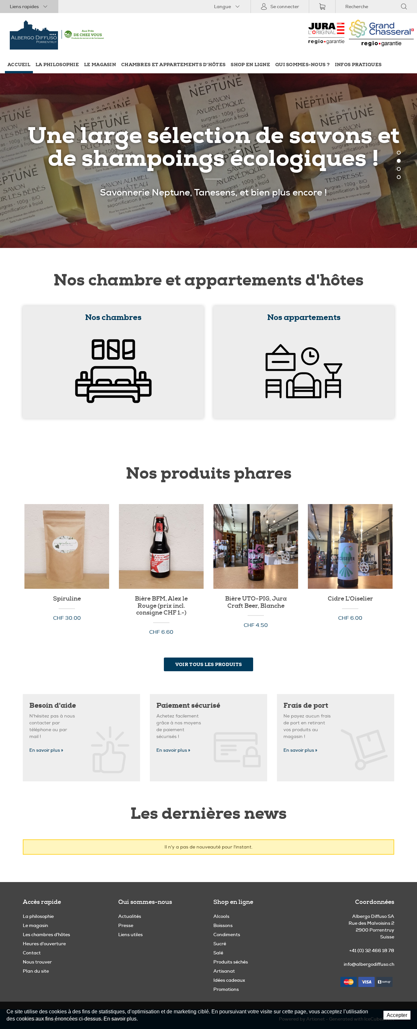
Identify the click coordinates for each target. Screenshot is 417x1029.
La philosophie (57, 65)
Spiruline (66, 546)
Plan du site (36, 971)
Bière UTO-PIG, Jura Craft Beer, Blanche (255, 546)
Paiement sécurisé (188, 705)
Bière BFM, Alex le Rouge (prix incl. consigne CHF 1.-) (161, 546)
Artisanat (224, 971)
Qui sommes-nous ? (302, 65)
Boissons (223, 925)
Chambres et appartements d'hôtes (173, 65)
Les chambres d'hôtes (46, 934)
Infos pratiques (358, 65)
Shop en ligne (250, 65)
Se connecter (284, 6)
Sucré (219, 944)
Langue (222, 6)
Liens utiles (130, 934)
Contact (32, 953)
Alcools (221, 916)
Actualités (129, 916)
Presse (125, 925)
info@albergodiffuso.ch (369, 964)
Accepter (397, 1015)
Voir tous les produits (208, 664)
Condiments (226, 934)
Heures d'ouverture (44, 944)
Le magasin (100, 65)
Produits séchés (230, 962)
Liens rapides (24, 6)
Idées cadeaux (229, 980)
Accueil (18, 65)
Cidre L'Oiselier (350, 546)
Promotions (226, 989)
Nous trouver (37, 962)
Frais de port (305, 705)
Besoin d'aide (52, 705)
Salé (218, 953)
